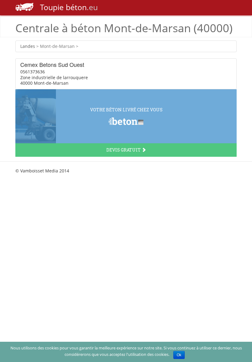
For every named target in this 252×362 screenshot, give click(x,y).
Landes (27, 46)
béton (69, 7)
